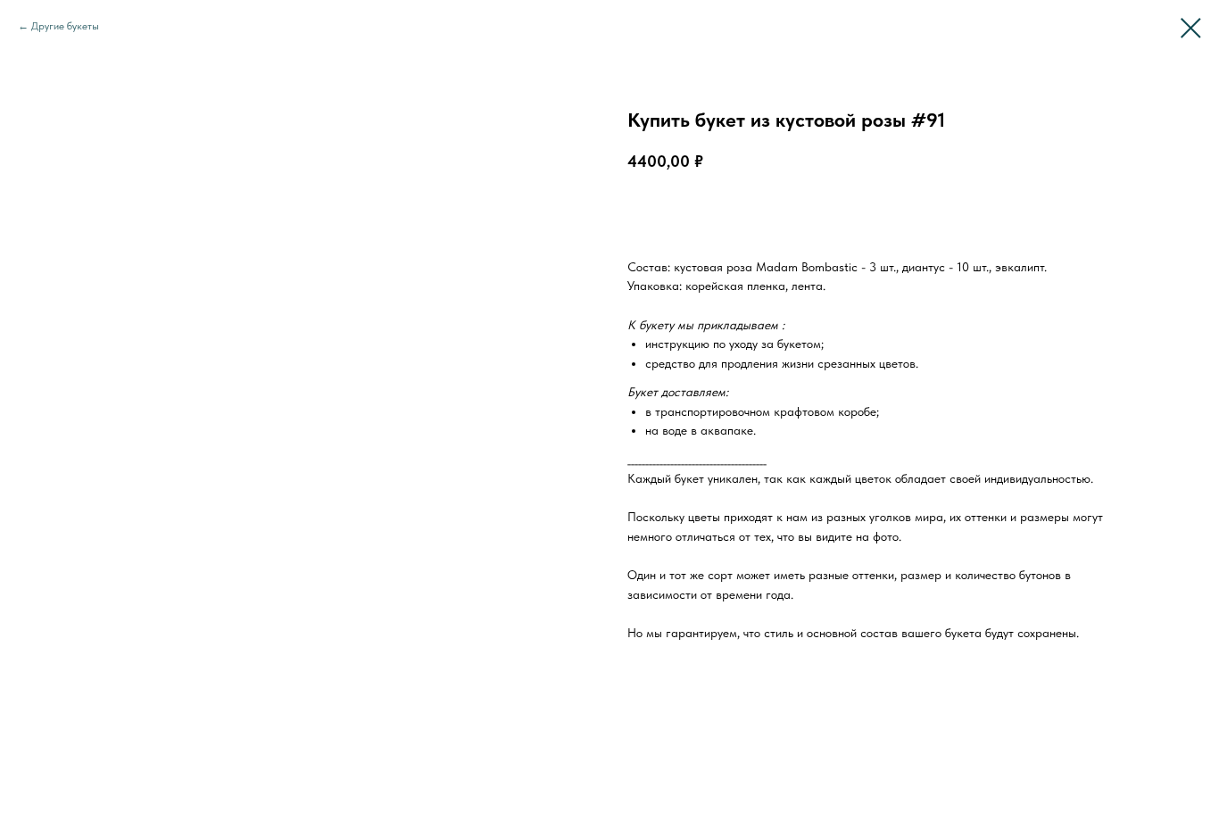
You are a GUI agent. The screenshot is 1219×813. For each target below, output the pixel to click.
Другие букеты (65, 26)
